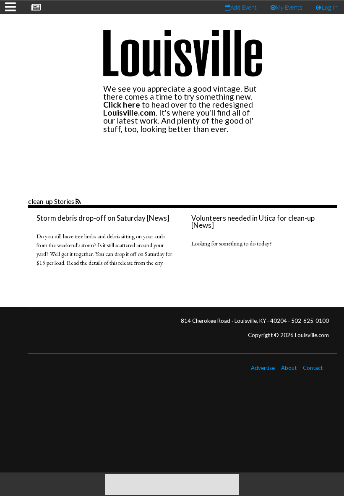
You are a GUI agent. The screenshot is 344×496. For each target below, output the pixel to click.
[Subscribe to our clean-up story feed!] (79, 201)
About (289, 367)
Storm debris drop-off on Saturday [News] (102, 218)
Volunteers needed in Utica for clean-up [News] (253, 222)
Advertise (263, 367)
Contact (313, 367)
